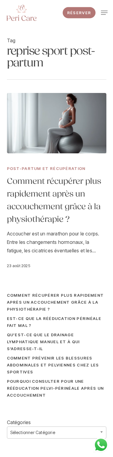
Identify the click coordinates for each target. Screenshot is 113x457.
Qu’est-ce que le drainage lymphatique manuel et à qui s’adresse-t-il (43, 341)
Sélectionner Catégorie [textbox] (32, 432)
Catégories (19, 422)
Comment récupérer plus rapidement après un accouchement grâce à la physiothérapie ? (55, 302)
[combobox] (56, 433)
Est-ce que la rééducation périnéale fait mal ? (54, 322)
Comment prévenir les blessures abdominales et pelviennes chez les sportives (53, 365)
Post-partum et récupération (46, 168)
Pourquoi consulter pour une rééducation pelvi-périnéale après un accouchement (55, 388)
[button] (104, 13)
